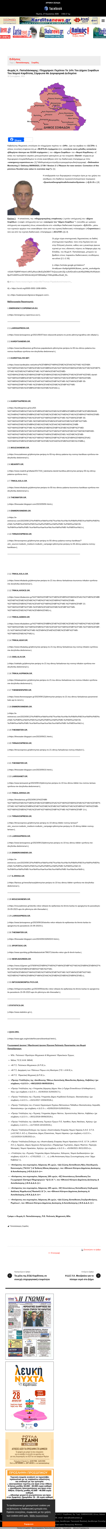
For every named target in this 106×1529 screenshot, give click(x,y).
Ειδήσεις (15, 59)
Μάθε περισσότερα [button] (39, 1516)
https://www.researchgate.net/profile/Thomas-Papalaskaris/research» (41, 282)
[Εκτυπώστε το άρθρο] (82, 1250)
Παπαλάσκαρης (22, 63)
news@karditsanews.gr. (73, 1518)
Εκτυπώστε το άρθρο (92, 1250)
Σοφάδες (35, 63)
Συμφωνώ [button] (28, 1524)
